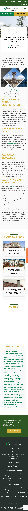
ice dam (21, 363)
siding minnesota (13, 397)
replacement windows (9, 371)
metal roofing (12, 143)
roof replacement (11, 391)
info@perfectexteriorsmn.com (14, 462)
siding (17, 394)
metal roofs (12, 368)
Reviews (7, 473)
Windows (7, 492)
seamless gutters (9, 394)
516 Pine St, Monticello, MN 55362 (14, 448)
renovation (18, 368)
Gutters (21, 487)
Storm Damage (21, 490)
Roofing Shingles (16, 387)
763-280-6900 (14, 458)
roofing (7, 375)
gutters (6, 361)
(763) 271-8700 (14, 451)
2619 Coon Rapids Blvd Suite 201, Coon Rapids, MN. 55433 (14, 455)
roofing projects (13, 384)
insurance (10, 366)
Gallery (7, 476)
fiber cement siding (19, 359)
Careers (21, 478)
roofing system (7, 389)
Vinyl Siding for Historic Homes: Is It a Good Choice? (14, 252)
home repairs (15, 363)
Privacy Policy (9, 508)
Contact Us (23, 4)
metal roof (15, 366)
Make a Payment (11, 1)
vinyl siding (13, 402)
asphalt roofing (8, 351)
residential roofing (11, 90)
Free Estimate (21, 492)
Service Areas (7, 478)
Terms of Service (18, 508)
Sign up (24, 496)
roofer (10, 372)
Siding (7, 490)
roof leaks (13, 389)
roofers (12, 186)
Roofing (14, 32)
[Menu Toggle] (25, 9)
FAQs (19, 1)
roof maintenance (20, 389)
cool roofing (11, 357)
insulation (6, 366)
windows (16, 407)
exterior (15, 357)
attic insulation (14, 353)
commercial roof (12, 355)
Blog (25, 1)
